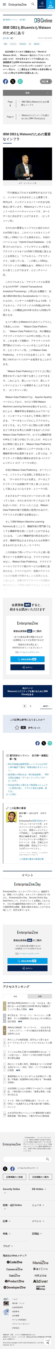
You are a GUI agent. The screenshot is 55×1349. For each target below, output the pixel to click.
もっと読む (11, 794)
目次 (28, 92)
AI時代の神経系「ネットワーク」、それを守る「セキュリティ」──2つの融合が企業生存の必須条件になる (29, 1030)
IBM (5, 44)
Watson (36, 44)
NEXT (45, 706)
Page (10, 116)
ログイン (29, 667)
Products (23, 44)
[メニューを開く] (4, 4)
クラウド (13, 44)
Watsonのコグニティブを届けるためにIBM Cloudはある (35, 117)
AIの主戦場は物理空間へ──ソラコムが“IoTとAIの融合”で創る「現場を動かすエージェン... (28, 767)
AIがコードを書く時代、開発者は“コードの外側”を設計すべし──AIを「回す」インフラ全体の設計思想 (30, 1067)
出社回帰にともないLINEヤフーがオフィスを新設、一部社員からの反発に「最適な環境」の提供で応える (29, 1091)
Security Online (11, 1189)
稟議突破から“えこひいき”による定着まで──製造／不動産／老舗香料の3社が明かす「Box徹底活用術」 (29, 1079)
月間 (40, 996)
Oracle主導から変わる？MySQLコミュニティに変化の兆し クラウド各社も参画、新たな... (28, 787)
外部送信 (15, 1328)
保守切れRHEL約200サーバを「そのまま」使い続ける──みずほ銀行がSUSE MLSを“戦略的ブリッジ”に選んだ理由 (29, 1006)
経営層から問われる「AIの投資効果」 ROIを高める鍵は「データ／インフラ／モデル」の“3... (28, 777)
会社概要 (15, 1315)
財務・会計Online (12, 1205)
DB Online (38, 820)
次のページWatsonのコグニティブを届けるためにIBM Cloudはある (27, 691)
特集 (5, 1233)
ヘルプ (14, 1299)
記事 (5, 1221)
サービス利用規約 (19, 1319)
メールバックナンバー (29, 652)
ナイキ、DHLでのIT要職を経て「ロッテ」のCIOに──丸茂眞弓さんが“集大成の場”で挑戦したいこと (29, 1103)
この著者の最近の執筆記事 (31, 858)
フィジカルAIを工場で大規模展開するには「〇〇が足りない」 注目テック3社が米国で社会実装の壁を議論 (29, 1054)
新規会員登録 (28, 659)
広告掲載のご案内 (40, 1176)
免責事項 (15, 1311)
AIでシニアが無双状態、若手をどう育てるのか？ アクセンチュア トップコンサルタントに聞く (30, 1042)
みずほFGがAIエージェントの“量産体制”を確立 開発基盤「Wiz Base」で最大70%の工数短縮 (30, 1114)
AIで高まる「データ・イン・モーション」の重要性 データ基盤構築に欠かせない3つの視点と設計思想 (30, 1018)
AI (30, 44)
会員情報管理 (17, 1307)
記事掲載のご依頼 (14, 1176)
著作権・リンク (18, 1303)
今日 (15, 996)
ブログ (6, 1246)
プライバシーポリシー (21, 1323)
